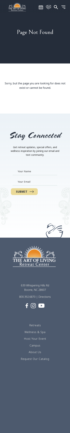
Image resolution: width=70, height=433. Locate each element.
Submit (22, 192)
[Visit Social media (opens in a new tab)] (26, 305)
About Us (35, 352)
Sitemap (35, 399)
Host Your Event (35, 338)
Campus (35, 345)
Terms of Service (35, 392)
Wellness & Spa (35, 332)
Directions (44, 297)
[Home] (17, 7)
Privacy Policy (35, 413)
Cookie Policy (35, 419)
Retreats (35, 325)
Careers (35, 386)
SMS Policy (35, 406)
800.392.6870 (27, 297)
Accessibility (35, 426)
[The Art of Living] (35, 259)
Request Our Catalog (35, 359)
